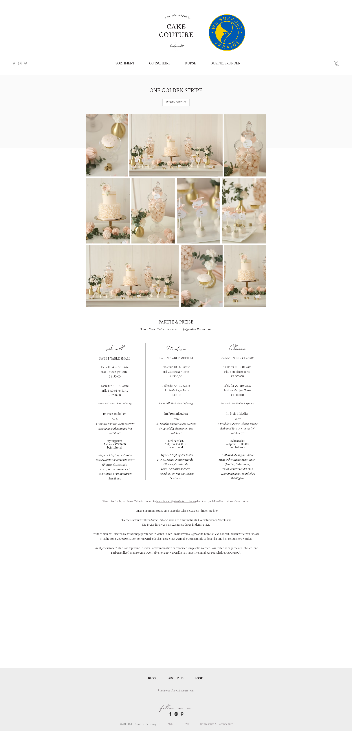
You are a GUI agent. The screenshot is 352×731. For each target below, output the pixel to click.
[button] (337, 63)
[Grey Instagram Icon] (20, 63)
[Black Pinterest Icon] (182, 714)
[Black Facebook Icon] (170, 714)
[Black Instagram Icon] (176, 714)
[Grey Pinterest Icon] (25, 63)
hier (215, 510)
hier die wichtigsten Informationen (176, 501)
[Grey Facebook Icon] (14, 63)
